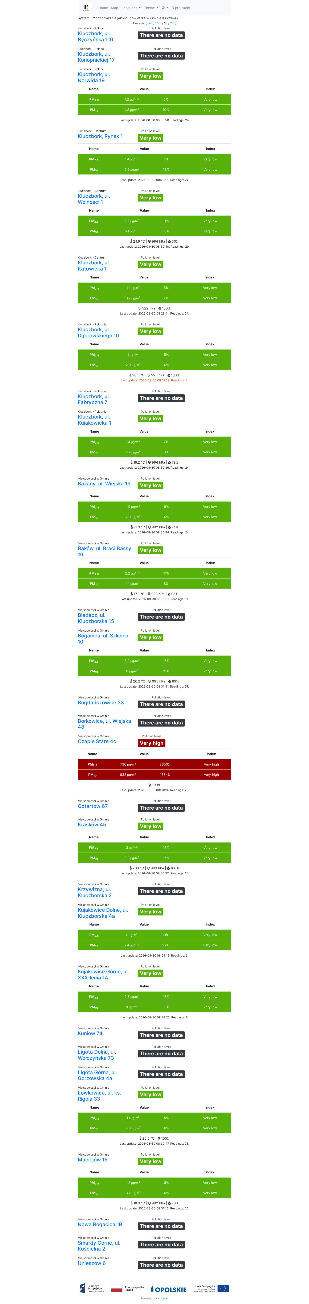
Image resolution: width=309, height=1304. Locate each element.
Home (103, 8)
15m (158, 23)
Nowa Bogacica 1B (100, 1224)
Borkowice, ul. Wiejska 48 (104, 724)
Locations (129, 8)
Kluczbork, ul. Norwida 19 (94, 77)
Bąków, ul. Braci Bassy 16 (104, 551)
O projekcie (181, 8)
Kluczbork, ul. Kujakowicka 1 (94, 420)
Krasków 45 (92, 825)
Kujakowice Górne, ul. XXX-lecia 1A (103, 975)
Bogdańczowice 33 (101, 702)
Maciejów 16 (93, 1160)
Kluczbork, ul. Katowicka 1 (94, 266)
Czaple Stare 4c (97, 741)
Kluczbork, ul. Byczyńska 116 (95, 36)
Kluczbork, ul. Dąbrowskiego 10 (98, 332)
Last (150, 23)
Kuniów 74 (90, 1033)
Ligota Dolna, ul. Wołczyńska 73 (97, 1055)
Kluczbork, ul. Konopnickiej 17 (96, 57)
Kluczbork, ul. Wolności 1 (94, 199)
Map (114, 8)
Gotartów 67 (93, 806)
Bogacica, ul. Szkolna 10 (103, 639)
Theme (150, 8)
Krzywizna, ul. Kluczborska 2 (95, 892)
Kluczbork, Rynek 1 (100, 136)
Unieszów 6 (92, 1263)
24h (172, 23)
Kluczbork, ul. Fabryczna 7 (94, 399)
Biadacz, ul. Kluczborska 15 (96, 618)
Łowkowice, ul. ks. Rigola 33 (99, 1096)
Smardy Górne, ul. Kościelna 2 (99, 1246)
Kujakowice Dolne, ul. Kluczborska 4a (103, 913)
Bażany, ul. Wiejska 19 (104, 484)
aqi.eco (163, 1298)
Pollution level (161, 28)
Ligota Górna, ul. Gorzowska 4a (97, 1075)
